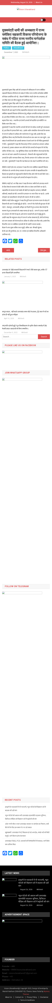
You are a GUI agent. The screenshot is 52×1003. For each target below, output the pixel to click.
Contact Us (19, 997)
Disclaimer (44, 997)
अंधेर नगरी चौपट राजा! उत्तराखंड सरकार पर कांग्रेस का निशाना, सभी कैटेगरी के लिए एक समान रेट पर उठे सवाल (27, 825)
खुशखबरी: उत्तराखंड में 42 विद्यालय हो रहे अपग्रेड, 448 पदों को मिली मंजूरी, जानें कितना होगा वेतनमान (27, 834)
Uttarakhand (18, 48)
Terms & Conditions (27, 1000)
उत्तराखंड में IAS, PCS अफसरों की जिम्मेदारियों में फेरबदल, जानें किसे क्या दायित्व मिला (27, 842)
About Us (39, 2)
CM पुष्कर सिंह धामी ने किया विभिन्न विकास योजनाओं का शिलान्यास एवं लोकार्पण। (45, 250)
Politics (6, 48)
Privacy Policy (32, 997)
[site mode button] (43, 20)
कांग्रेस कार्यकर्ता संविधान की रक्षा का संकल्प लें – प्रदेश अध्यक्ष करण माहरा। (10, 250)
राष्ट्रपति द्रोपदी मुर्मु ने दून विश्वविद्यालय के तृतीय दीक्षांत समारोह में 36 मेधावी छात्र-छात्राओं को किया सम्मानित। (24, 327)
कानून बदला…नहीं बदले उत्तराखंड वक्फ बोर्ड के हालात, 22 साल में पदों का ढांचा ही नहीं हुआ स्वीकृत (25, 313)
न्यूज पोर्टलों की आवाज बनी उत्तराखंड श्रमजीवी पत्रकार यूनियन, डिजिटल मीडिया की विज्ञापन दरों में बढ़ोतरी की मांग (25, 817)
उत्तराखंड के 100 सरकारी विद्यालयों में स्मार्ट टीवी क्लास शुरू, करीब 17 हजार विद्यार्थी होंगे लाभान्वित (24, 271)
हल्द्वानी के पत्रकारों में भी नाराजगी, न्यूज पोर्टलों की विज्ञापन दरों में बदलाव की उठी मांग (25, 808)
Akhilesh (25, 52)
